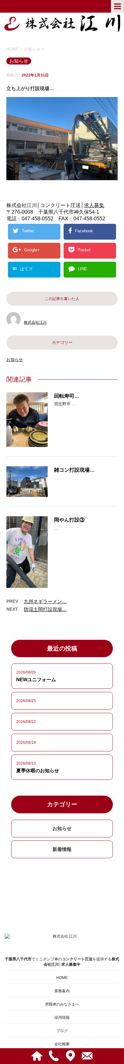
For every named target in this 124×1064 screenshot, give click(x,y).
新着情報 (62, 849)
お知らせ (14, 359)
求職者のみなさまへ (62, 1004)
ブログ (62, 1031)
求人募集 (94, 205)
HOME (62, 977)
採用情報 (62, 1017)
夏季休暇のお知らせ (37, 770)
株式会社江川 (35, 322)
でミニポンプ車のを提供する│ (62, 962)
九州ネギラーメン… (45, 601)
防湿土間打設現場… (45, 609)
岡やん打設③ (69, 520)
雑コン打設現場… (74, 470)
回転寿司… (66, 396)
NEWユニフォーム (36, 679)
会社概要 (62, 1044)
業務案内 (62, 991)
